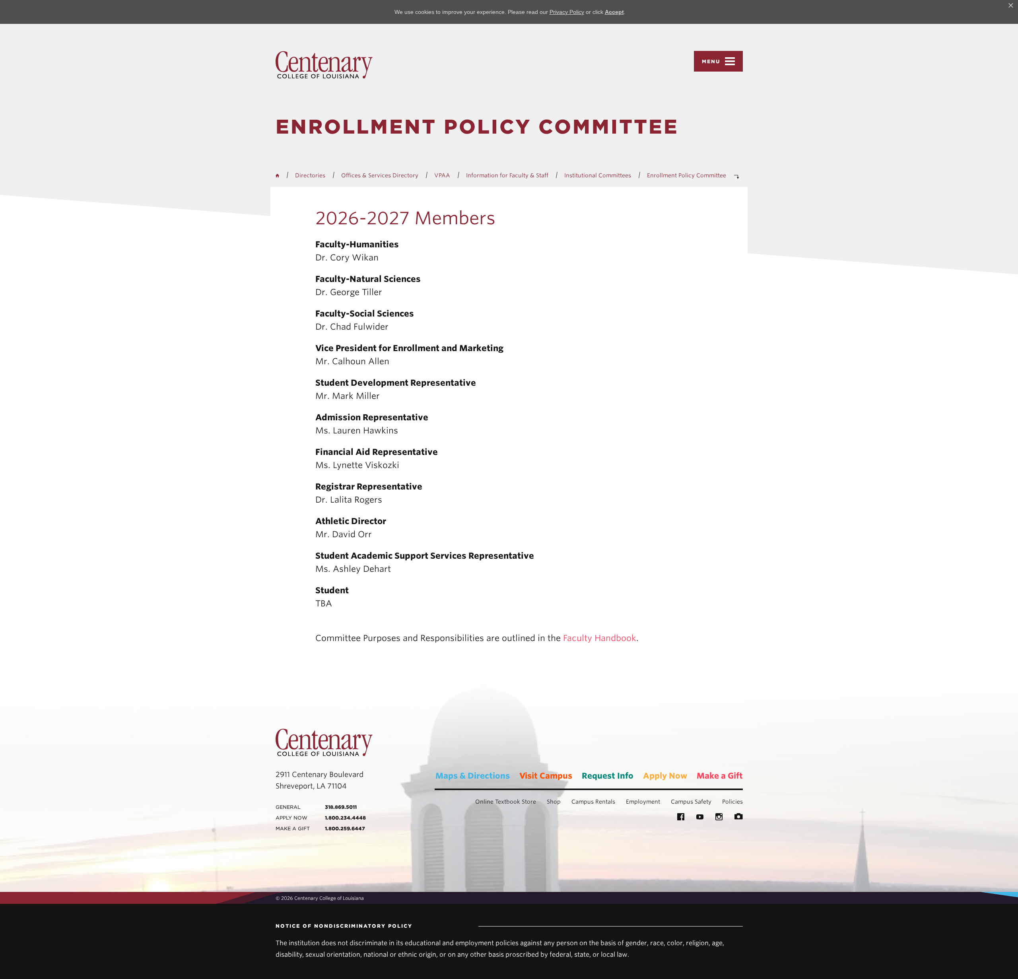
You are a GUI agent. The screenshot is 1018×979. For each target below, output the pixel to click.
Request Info (607, 776)
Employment (643, 801)
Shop (554, 801)
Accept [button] (614, 12)
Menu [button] (711, 61)
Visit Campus (545, 776)
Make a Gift (720, 776)
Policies (732, 801)
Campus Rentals (593, 801)
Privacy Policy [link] (567, 12)
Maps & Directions (472, 776)
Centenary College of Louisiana (324, 65)
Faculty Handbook (599, 638)
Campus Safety (691, 801)
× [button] (1011, 5)
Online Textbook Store (505, 801)
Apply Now (665, 776)
